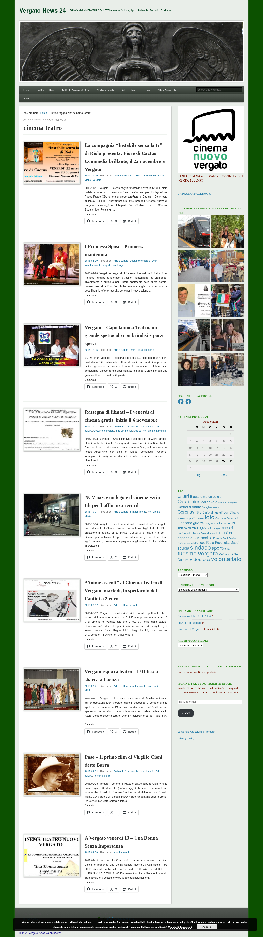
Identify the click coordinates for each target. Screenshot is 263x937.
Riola (210, 542)
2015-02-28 (91, 771)
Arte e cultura (128, 90)
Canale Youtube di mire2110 (194, 616)
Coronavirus (190, 511)
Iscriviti (185, 713)
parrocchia (202, 537)
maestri (227, 527)
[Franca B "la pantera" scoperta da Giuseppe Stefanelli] (227, 335)
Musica (137, 430)
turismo (187, 553)
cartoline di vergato (227, 502)
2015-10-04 (91, 511)
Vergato (97, 180)
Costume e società (124, 175)
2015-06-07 (91, 605)
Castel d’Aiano (189, 506)
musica (225, 533)
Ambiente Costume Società (75, 90)
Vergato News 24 (42, 10)
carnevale (209, 501)
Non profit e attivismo (154, 430)
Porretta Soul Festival (225, 538)
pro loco (199, 542)
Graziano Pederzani (226, 518)
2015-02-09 (91, 852)
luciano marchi (187, 528)
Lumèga (216, 528)
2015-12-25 (91, 349)
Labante (224, 523)
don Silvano (231, 512)
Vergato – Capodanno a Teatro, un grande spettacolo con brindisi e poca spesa (124, 335)
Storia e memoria (105, 90)
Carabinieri (189, 501)
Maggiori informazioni (180, 926)
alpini (180, 497)
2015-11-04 (91, 426)
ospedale (185, 537)
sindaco (200, 547)
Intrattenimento (93, 265)
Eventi (139, 175)
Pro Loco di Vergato (189, 629)
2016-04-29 (91, 260)
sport (217, 547)
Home (26, 90)
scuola (183, 548)
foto (210, 516)
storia (226, 548)
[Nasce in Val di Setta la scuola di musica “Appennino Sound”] (227, 370)
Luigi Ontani (204, 528)
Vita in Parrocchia (167, 90)
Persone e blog (102, 775)
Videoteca (199, 559)
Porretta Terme (185, 542)
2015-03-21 (91, 686)
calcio (217, 496)
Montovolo (212, 533)
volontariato (226, 558)
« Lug (197, 475)
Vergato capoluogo (113, 265)
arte (187, 495)
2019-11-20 (91, 175)
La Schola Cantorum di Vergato (196, 731)
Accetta (207, 927)
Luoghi (147, 90)
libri (233, 522)
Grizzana (185, 522)
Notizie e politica (46, 90)
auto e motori (202, 496)
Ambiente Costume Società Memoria (134, 426)
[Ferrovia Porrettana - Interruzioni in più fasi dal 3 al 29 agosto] (194, 335)
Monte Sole (199, 533)
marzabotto (185, 533)
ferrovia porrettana (191, 518)
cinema (215, 507)
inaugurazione (211, 523)
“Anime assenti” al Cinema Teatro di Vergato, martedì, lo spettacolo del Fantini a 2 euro (123, 590)
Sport (26, 98)
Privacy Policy (186, 738)
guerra (198, 522)
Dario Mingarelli (212, 512)
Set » (224, 475)
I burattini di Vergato (189, 623)
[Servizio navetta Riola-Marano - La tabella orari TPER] (194, 232)
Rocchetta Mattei (227, 542)
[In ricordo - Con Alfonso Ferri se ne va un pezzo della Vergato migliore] (194, 301)
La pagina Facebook (194, 193)
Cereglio (206, 507)
